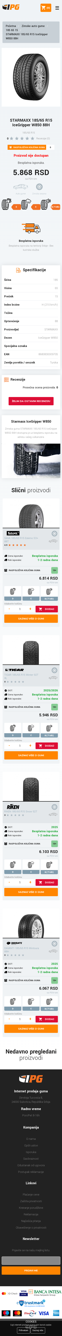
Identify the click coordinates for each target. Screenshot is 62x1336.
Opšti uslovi (31, 1145)
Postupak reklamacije (31, 1172)
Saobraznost (31, 1159)
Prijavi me (31, 1270)
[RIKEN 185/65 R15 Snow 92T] (31, 787)
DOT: (10, 690)
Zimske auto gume (33, 26)
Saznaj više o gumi (31, 618)
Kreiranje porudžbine (31, 1208)
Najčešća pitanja (31, 1221)
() (47, 7)
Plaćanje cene (31, 1194)
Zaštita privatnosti (31, 1201)
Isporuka (31, 1152)
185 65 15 (12, 30)
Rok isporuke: (15, 560)
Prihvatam (23, 1330)
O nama (31, 1139)
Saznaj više (37, 1330)
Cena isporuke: (15, 556)
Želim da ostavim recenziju (31, 401)
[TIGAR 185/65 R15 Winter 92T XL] (31, 650)
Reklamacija (31, 1214)
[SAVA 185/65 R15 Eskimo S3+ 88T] (31, 513)
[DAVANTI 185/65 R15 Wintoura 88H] (31, 923)
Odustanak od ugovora (31, 1165)
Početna (11, 26)
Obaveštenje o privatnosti (31, 1228)
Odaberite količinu (13, 603)
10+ (54, 570)
